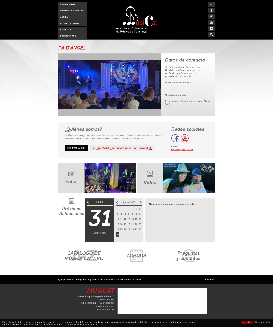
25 (121, 229)
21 (132, 224)
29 (136, 229)
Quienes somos (67, 4)
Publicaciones (124, 279)
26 (125, 229)
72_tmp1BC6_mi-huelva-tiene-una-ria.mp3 (120, 148)
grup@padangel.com (186, 73)
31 (117, 234)
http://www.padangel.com (187, 70)
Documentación (68, 36)
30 (140, 229)
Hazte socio (66, 30)
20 (128, 224)
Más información (76, 148)
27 (128, 229)
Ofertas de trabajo (70, 23)
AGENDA (64, 17)
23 (140, 224)
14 (132, 219)
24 (117, 229)
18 (121, 224)
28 (132, 229)
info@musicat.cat (104, 306)
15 (136, 219)
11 (121, 219)
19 (125, 224)
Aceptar (247, 322)
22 (136, 224)
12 (125, 219)
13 (128, 219)
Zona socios (209, 279)
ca (211, 4)
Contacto (137, 279)
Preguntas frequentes (87, 279)
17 (117, 224)
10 (117, 219)
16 (140, 219)
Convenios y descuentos (72, 11)
